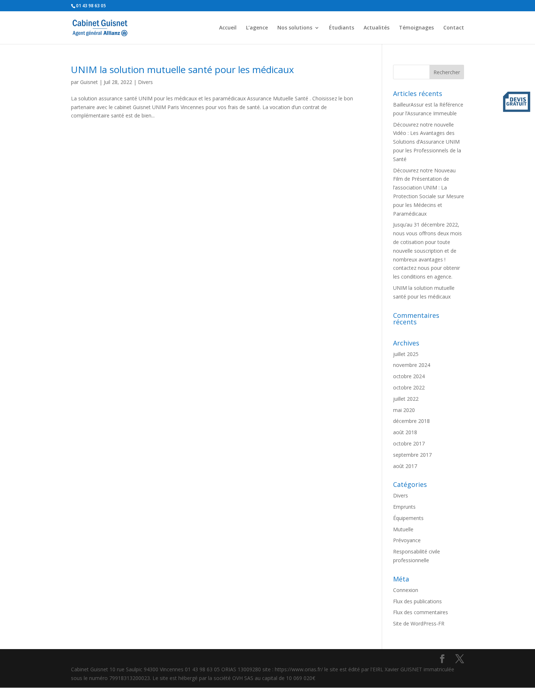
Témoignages (416, 28)
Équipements (408, 518)
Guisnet (89, 82)
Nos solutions (294, 28)
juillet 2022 (406, 398)
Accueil (228, 28)
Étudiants (341, 28)
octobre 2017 (409, 443)
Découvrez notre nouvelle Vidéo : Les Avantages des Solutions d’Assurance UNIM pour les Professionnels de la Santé (427, 142)
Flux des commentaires (420, 612)
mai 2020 (404, 410)
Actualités (376, 28)
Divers (145, 82)
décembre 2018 (411, 420)
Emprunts (404, 506)
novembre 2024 (411, 364)
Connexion (405, 590)
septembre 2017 (412, 454)
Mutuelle (403, 529)
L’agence (257, 28)
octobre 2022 (409, 387)
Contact (453, 28)
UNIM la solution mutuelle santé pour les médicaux (182, 69)
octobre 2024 (409, 376)
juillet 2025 (406, 354)
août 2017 (405, 466)
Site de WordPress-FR (418, 623)
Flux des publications (417, 601)
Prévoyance (407, 540)
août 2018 (405, 432)
